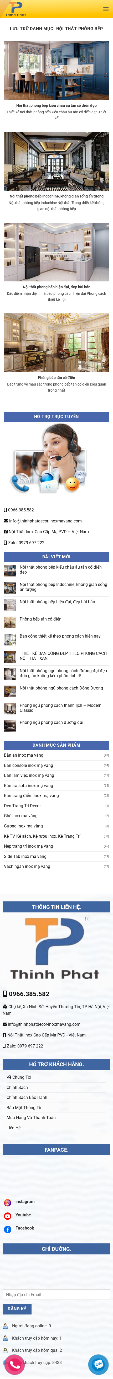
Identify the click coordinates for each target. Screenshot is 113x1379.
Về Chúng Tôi (19, 1077)
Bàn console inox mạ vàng (28, 765)
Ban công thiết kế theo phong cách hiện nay (60, 636)
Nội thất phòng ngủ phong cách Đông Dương (61, 688)
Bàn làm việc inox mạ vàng (29, 775)
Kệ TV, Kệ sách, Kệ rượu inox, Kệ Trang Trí (42, 836)
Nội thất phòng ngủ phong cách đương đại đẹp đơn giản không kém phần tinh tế (63, 673)
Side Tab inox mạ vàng (25, 856)
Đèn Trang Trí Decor (22, 805)
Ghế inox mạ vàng (21, 815)
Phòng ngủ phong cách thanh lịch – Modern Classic (60, 708)
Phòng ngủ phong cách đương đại (51, 722)
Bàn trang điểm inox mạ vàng (31, 795)
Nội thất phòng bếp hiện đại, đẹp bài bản (56, 287)
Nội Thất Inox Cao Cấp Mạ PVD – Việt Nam (48, 531)
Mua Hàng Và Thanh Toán (31, 1117)
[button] (106, 9)
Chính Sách (17, 1087)
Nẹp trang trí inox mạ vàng (28, 846)
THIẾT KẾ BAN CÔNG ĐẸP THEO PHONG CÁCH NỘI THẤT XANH (63, 656)
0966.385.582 (20, 509)
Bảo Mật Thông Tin (25, 1107)
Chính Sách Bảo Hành (27, 1097)
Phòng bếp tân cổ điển (56, 378)
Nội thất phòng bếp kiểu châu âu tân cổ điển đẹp (56, 105)
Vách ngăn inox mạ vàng (27, 866)
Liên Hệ (13, 1127)
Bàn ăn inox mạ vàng (23, 755)
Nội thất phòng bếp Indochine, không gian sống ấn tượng (57, 196)
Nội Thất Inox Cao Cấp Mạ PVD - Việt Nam (46, 1035)
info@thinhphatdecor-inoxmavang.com (45, 521)
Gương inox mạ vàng (23, 826)
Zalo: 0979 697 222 (25, 542)
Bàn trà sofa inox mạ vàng (28, 785)
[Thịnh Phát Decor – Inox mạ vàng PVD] (38, 9)
